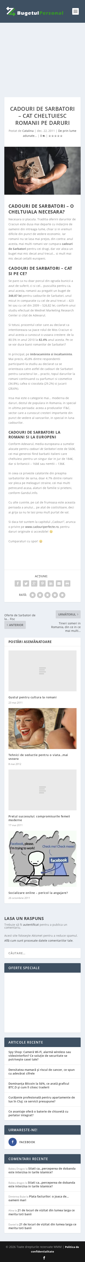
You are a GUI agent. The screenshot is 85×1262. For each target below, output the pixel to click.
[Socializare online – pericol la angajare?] (42, 859)
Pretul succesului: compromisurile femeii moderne (39, 818)
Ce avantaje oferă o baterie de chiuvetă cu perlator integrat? (38, 1113)
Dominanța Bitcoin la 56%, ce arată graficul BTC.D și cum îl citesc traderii (38, 1085)
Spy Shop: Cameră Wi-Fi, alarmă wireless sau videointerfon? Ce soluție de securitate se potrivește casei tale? (39, 1055)
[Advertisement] (42, 60)
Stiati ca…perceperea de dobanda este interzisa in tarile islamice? (42, 1170)
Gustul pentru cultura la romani (32, 697)
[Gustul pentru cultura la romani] (42, 670)
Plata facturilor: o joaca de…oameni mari (38, 1198)
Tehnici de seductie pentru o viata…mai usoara (38, 757)
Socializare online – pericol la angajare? (38, 893)
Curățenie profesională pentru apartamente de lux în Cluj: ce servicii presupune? (41, 1099)
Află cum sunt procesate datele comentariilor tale (38, 940)
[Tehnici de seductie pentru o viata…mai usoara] (42, 728)
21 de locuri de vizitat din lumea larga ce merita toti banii (41, 1212)
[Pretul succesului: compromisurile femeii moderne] (42, 789)
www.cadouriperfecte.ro (42, 527)
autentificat (31, 925)
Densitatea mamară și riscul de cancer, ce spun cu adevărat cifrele (41, 1071)
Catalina (28, 131)
